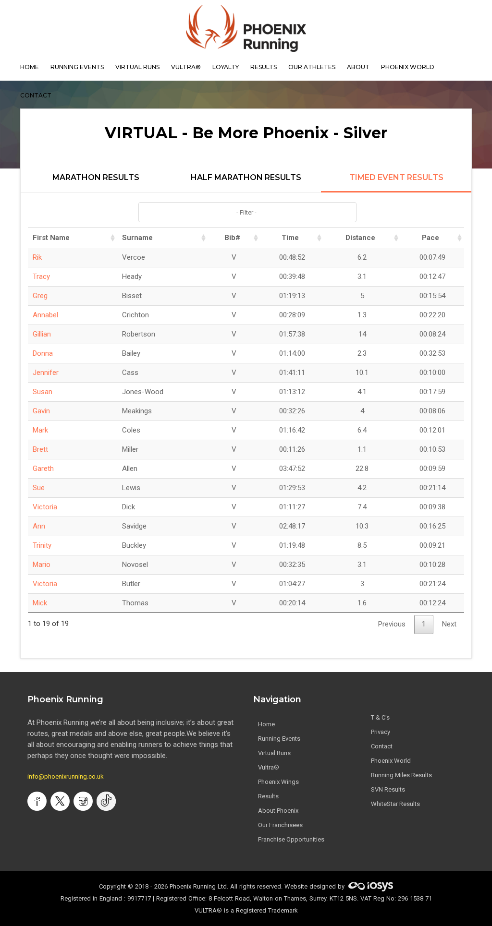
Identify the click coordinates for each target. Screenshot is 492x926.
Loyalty (225, 67)
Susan (42, 391)
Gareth (43, 468)
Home (266, 724)
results (263, 67)
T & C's (380, 717)
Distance (360, 237)
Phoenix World (407, 67)
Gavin (41, 411)
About (358, 67)
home (29, 67)
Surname (137, 237)
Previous (392, 624)
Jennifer (46, 372)
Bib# (232, 237)
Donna (43, 353)
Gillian (42, 334)
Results (268, 796)
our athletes (311, 67)
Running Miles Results (401, 775)
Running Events (77, 67)
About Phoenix (278, 810)
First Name (51, 237)
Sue (39, 487)
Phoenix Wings (278, 781)
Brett (40, 449)
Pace (430, 237)
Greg (40, 295)
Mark (40, 430)
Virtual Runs (274, 753)
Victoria (45, 507)
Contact (382, 746)
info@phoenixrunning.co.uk (65, 776)
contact (35, 95)
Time (290, 237)
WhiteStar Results (395, 803)
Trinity (42, 545)
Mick (40, 603)
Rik (37, 257)
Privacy (380, 731)
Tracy (41, 276)
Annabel (45, 315)
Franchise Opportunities (291, 839)
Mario (41, 564)
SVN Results (388, 789)
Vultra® (186, 67)
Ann (39, 526)
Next (449, 624)
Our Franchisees (280, 825)
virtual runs (137, 67)
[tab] (96, 183)
